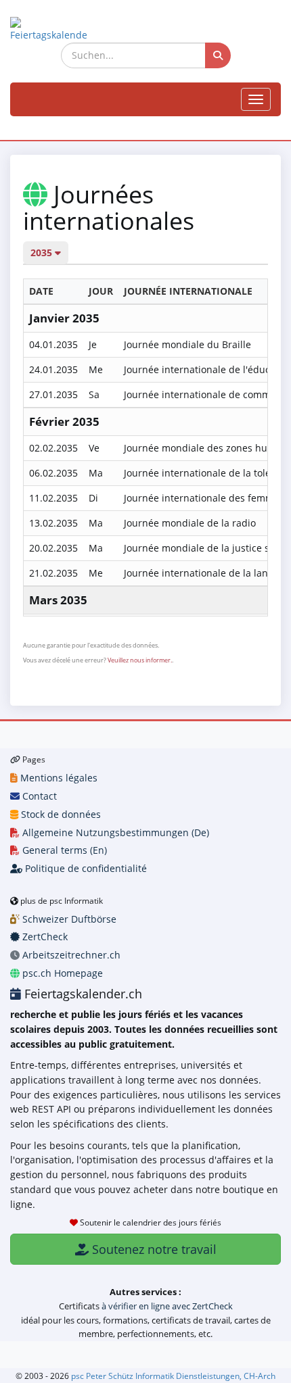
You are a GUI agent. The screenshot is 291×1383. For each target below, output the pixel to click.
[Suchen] (218, 55)
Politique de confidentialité (84, 868)
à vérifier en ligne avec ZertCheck (167, 1306)
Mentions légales (57, 777)
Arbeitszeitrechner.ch (70, 954)
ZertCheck (44, 936)
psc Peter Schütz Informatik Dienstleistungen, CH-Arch (173, 1375)
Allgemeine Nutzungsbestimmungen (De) (114, 832)
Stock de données (59, 814)
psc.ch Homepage (61, 973)
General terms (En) (63, 850)
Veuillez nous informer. (140, 660)
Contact (38, 796)
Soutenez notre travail (153, 1249)
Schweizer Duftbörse (68, 919)
